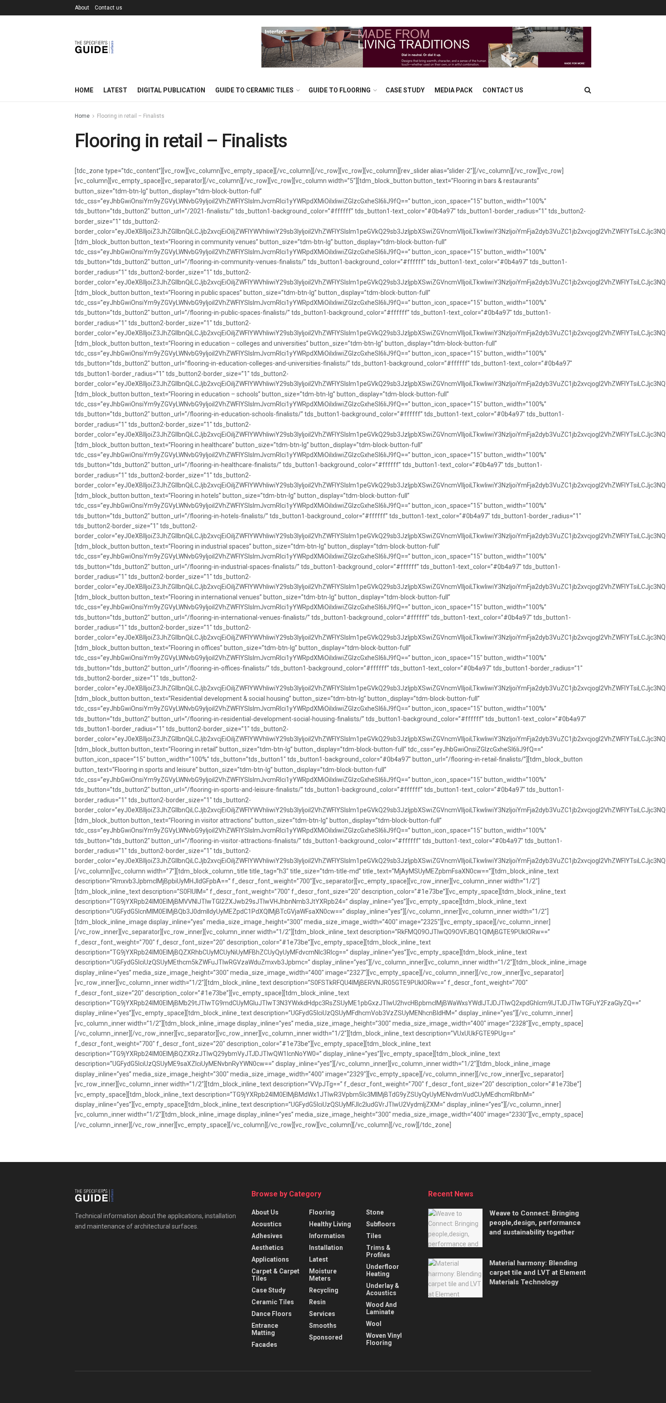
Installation (326, 1247)
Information (327, 1235)
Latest (115, 90)
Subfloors (381, 1224)
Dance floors (271, 1313)
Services (322, 1313)
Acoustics (266, 1224)
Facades (264, 1344)
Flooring (322, 1212)
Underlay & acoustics (382, 1289)
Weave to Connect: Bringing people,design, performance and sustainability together (535, 1222)
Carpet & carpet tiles (275, 1275)
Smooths (323, 1325)
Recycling (323, 1290)
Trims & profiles (378, 1251)
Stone (375, 1212)
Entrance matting (264, 1329)
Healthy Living (330, 1224)
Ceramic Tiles (272, 1302)
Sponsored (326, 1337)
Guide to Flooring (340, 90)
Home (84, 90)
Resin (317, 1302)
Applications (270, 1259)
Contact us (108, 8)
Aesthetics (267, 1247)
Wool (373, 1323)
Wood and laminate (381, 1308)
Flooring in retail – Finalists (130, 116)
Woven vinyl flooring (384, 1339)
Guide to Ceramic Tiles (254, 90)
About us (265, 1212)
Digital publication (171, 90)
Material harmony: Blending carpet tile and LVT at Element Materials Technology (537, 1272)
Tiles (373, 1235)
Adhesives (267, 1235)
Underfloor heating (382, 1270)
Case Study (405, 90)
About (82, 8)
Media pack (453, 90)
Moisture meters (323, 1275)
